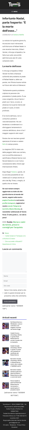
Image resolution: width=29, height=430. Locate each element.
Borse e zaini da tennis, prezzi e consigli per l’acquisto (13, 225)
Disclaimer (15, 427)
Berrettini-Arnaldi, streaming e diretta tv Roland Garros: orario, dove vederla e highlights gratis (16, 362)
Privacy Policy (21, 425)
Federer (14, 172)
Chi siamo (6, 425)
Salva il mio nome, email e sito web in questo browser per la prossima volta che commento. (15, 293)
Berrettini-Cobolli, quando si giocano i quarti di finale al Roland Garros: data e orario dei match (16, 373)
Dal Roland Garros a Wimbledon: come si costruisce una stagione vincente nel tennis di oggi (16, 325)
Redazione (13, 425)
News (7, 233)
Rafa (4, 144)
